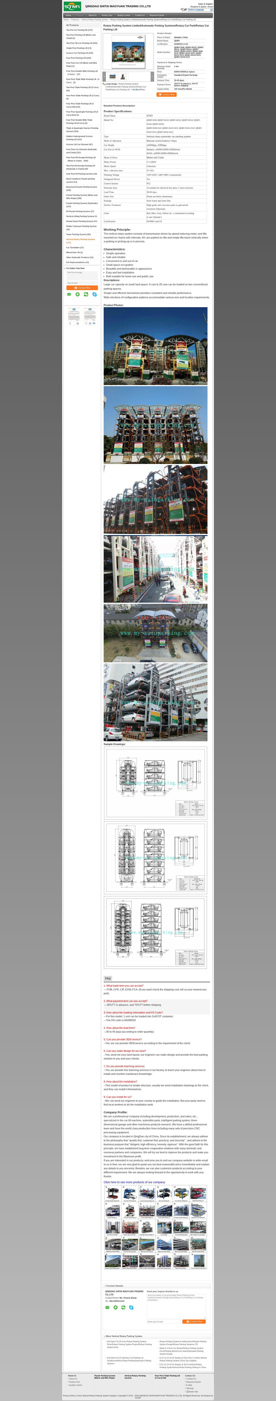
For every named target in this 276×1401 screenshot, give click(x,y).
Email (210, 7)
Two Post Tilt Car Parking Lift (79, 43)
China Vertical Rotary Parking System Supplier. (97, 1396)
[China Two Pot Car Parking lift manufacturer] (73, 5)
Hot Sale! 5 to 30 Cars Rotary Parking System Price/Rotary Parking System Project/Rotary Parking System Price (129, 1344)
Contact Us (140, 15)
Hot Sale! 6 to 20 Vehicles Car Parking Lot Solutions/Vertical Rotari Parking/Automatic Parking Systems (129, 1361)
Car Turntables (73, 247)
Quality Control (123, 15)
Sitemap (190, 1388)
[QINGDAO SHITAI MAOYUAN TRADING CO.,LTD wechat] (88, 296)
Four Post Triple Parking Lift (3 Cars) (82, 95)
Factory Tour (107, 15)
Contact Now (84, 288)
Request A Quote (198, 7)
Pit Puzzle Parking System (78, 211)
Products (80, 15)
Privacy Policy (69, 1396)
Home (68, 15)
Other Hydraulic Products (77, 257)
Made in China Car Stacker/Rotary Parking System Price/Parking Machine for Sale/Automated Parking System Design (181, 1351)
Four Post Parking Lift (76, 58)
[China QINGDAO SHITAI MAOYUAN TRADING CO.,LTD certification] (74, 324)
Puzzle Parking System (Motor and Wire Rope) (104, 1377)
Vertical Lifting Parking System (80, 216)
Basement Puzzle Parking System (81, 187)
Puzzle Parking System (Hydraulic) (82, 203)
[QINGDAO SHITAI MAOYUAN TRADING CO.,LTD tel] (69, 302)
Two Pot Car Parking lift (76, 30)
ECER (138, 1398)
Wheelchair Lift (73, 252)
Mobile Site (193, 1392)
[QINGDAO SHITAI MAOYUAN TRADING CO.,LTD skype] (96, 296)
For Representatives (75, 262)
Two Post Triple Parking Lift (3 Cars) (82, 87)
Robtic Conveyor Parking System (81, 226)
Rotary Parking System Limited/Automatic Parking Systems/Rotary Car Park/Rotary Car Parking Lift (126, 87)
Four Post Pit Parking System (79, 174)
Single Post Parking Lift (76, 48)
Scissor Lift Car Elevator (77, 144)
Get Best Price (138, 90)
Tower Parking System (76, 234)
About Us (93, 15)
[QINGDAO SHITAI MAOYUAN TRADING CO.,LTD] (211, 9)
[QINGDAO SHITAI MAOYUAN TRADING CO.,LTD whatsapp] (80, 296)
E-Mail (189, 1385)
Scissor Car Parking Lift (77, 53)
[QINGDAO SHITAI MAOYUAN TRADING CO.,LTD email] (71, 296)
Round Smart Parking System (79, 221)
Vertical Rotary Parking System (94, 20)
